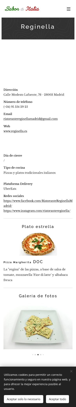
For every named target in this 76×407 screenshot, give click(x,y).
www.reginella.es (15, 131)
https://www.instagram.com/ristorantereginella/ (37, 211)
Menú (68, 9)
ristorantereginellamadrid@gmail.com (31, 119)
